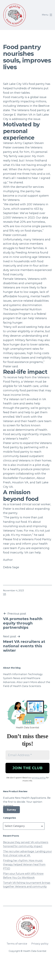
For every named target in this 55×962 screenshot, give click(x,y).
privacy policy (39, 777)
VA (4, 594)
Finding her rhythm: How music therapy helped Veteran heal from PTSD (24, 864)
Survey (11, 809)
